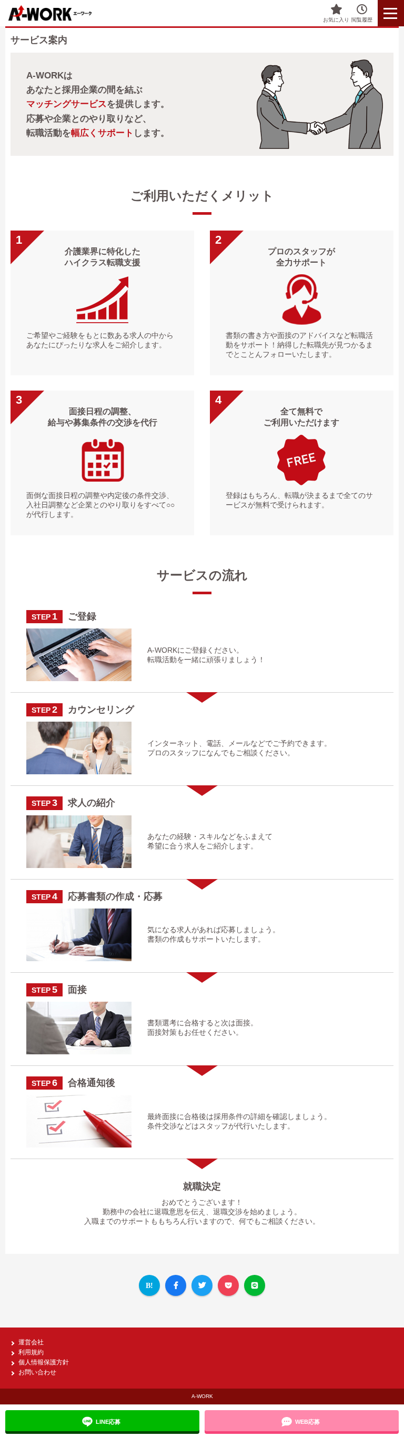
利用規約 (31, 1352)
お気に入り (336, 20)
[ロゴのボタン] (391, 13)
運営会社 (31, 1342)
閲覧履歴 (361, 20)
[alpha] (57, 13)
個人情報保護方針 (43, 1362)
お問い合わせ (37, 1372)
